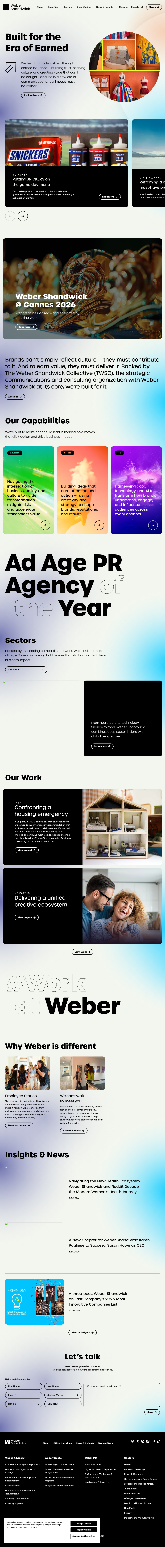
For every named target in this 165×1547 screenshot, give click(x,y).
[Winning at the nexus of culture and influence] (99, 525)
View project (28, 851)
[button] (23, 216)
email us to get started (100, 1369)
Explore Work (31, 95)
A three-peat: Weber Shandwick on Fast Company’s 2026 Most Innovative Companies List (98, 1299)
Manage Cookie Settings (83, 1536)
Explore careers (72, 1130)
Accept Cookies (84, 1523)
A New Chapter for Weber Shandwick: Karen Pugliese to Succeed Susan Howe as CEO (109, 1243)
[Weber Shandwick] (15, 1443)
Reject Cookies (84, 1530)
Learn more (100, 746)
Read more (111, 197)
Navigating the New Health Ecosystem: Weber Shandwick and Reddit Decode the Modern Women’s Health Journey (105, 1186)
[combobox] (26, 669)
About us (13, 396)
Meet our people (17, 1125)
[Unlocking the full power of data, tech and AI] (153, 525)
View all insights (81, 1332)
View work (81, 951)
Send (150, 1412)
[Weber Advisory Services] (45, 525)
